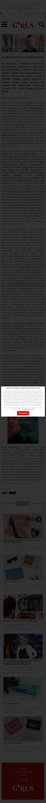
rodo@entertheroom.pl (28, 409)
